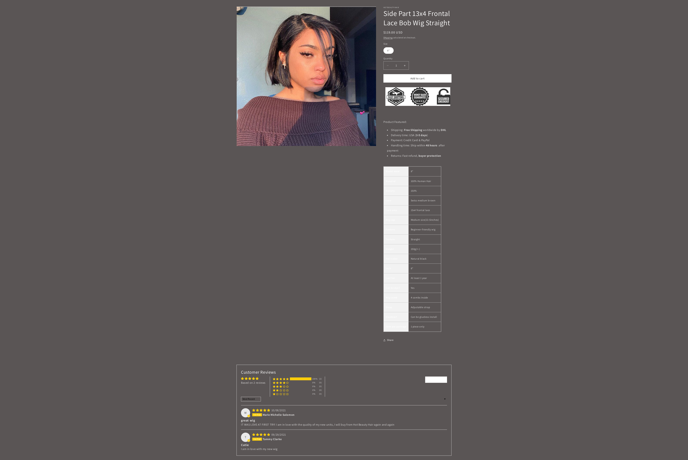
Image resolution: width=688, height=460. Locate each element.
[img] (261, 410)
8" (388, 50)
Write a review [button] (436, 379)
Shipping (388, 37)
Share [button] (390, 340)
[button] (281, 378)
